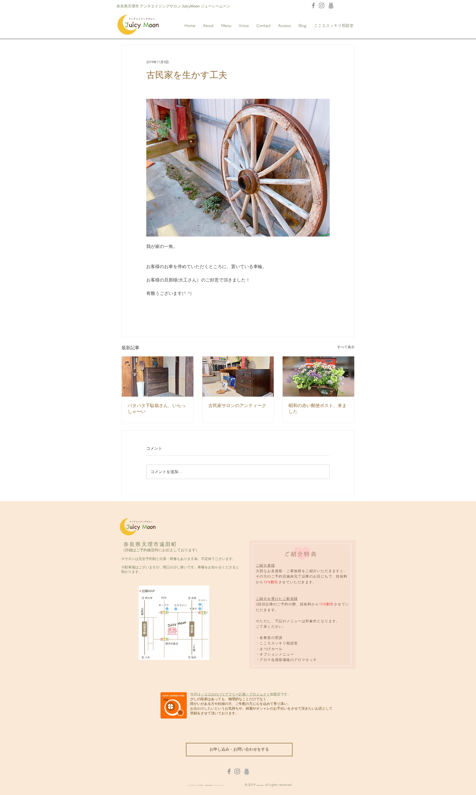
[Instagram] (321, 5)
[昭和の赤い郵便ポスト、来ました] (318, 376)
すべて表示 (346, 347)
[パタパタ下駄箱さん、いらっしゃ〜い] (157, 376)
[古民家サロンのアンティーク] (238, 376)
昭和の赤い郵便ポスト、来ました (318, 408)
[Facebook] (313, 5)
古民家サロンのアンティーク (237, 405)
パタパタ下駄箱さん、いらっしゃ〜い (157, 408)
